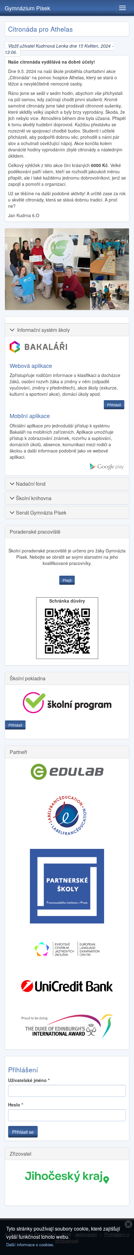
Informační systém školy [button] (42, 329)
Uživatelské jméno (29, 1080)
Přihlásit (15, 725)
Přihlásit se (23, 1132)
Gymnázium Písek (27, 8)
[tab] (67, 330)
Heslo (15, 1104)
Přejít (67, 580)
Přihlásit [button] (114, 404)
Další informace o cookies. (30, 1244)
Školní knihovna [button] (33, 498)
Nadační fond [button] (30, 483)
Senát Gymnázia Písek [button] (40, 512)
